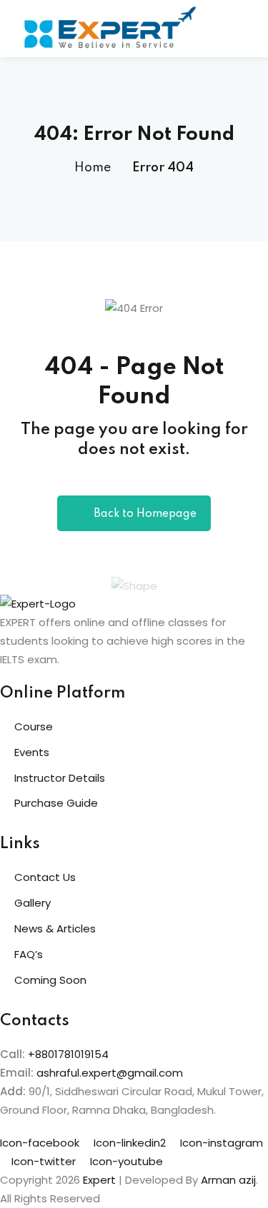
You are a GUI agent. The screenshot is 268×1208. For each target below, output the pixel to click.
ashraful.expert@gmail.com (109, 1072)
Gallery (32, 902)
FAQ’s (28, 954)
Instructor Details (59, 777)
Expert (99, 1179)
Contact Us (45, 877)
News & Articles (55, 928)
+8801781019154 (68, 1054)
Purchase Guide (56, 802)
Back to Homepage (145, 514)
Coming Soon (50, 979)
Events (31, 752)
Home (92, 167)
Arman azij (228, 1179)
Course (33, 726)
